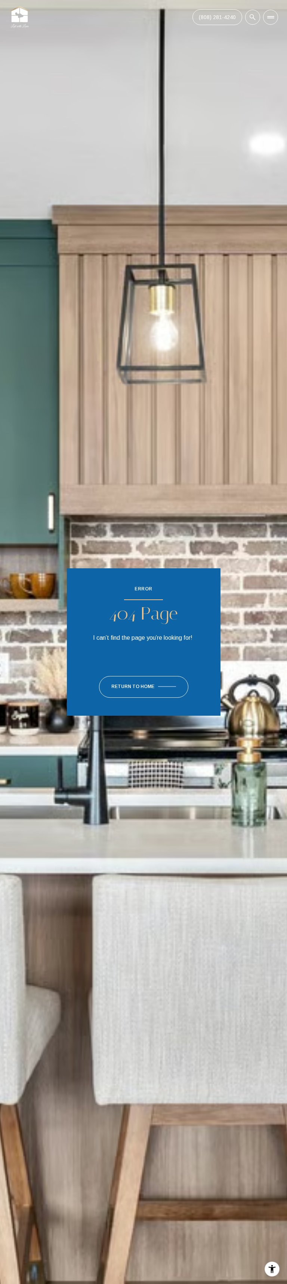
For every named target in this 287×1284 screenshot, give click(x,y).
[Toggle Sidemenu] (270, 17)
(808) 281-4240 (217, 17)
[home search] (252, 17)
